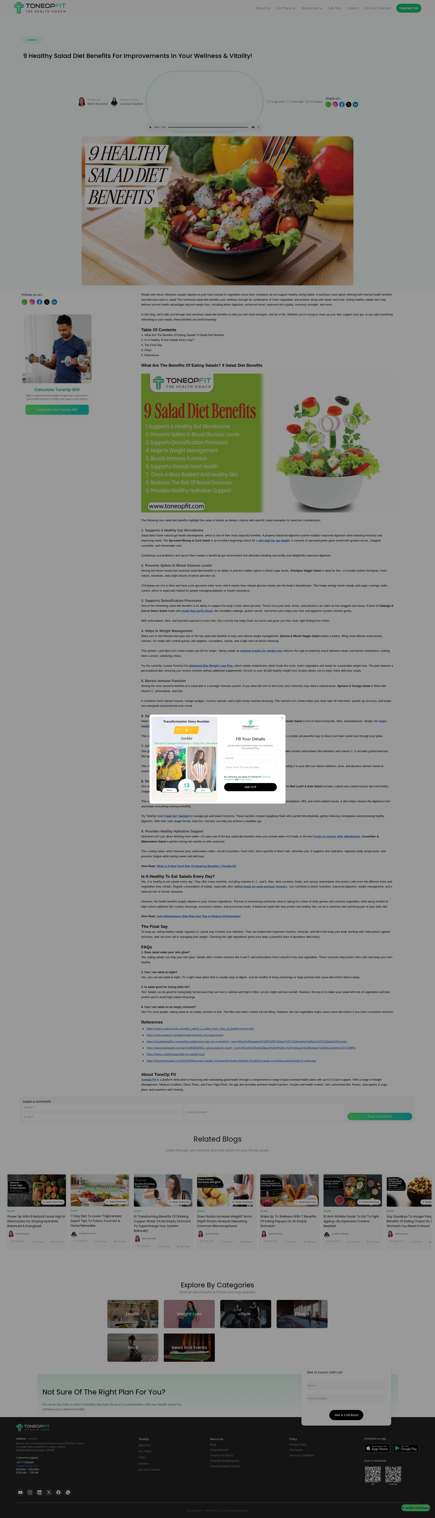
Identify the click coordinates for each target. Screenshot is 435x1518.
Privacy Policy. (245, 779)
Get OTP (250, 787)
